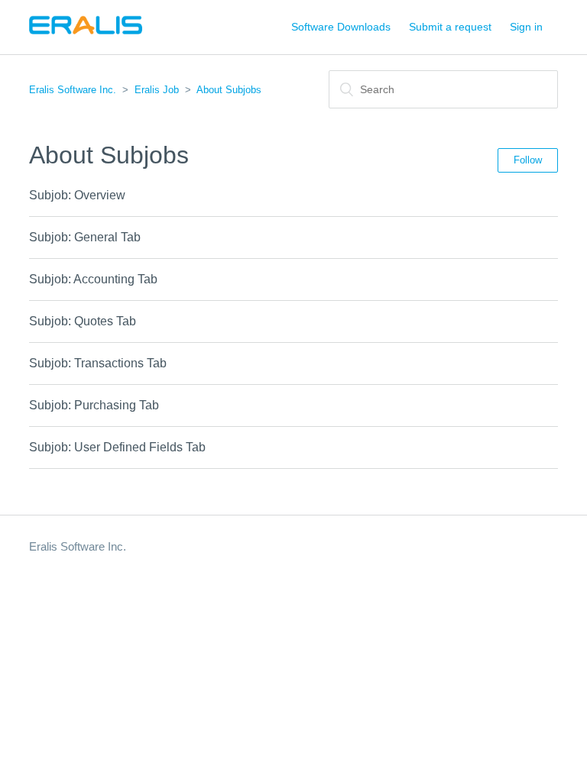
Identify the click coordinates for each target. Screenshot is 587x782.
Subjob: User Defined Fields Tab (117, 447)
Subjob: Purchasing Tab (94, 405)
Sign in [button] (526, 27)
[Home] (85, 34)
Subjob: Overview (77, 195)
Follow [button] (528, 160)
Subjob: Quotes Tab (82, 321)
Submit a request (450, 27)
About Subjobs (228, 89)
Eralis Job (157, 89)
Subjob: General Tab (85, 237)
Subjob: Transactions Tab (98, 363)
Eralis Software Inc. (72, 89)
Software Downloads (341, 27)
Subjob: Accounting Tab (93, 279)
